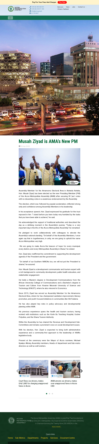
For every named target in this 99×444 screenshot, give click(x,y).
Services (54, 438)
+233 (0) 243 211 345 (37, 9)
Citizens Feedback (63, 9)
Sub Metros (20, 438)
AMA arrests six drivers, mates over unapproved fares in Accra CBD (64, 383)
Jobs (73, 7)
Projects (44, 438)
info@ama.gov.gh (36, 11)
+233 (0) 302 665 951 (37, 7)
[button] (46, 393)
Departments (33, 438)
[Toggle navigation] (10, 17)
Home (10, 438)
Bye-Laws (60, 7)
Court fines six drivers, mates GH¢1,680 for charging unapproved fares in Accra (33, 383)
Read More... (57, 427)
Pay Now (62, 2)
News (68, 7)
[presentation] (17, 371)
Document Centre (67, 438)
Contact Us (81, 7)
